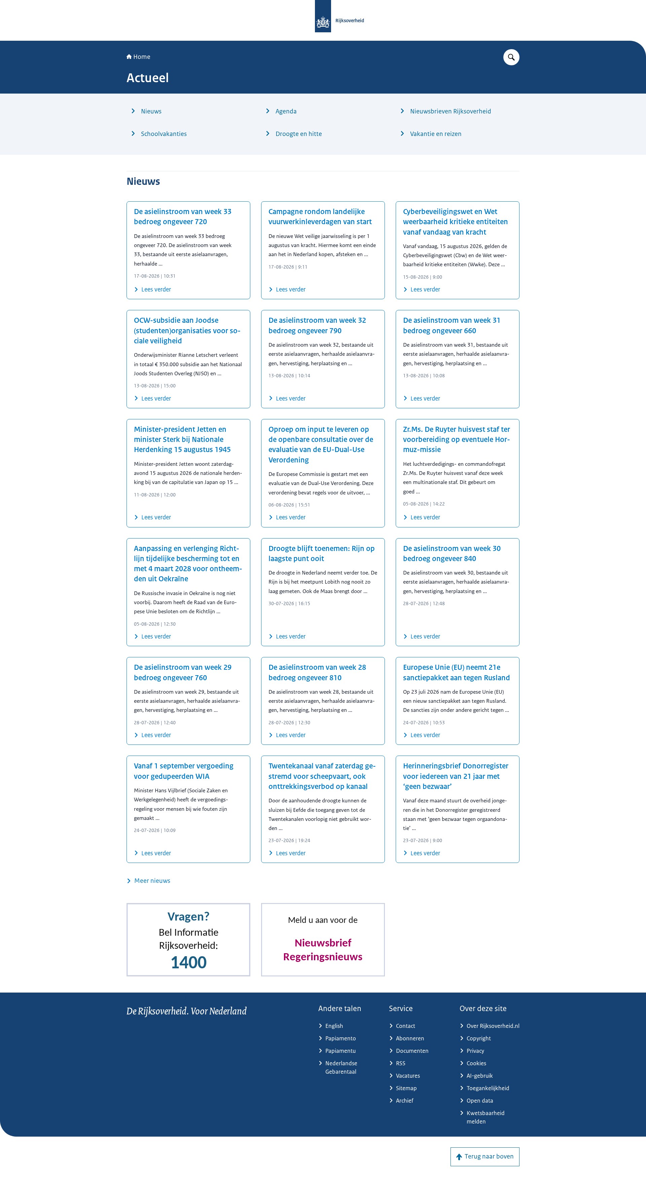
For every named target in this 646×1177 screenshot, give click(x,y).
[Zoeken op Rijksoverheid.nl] (511, 57)
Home (141, 57)
